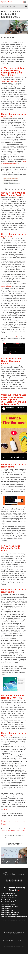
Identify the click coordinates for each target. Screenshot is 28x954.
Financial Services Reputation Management (14, 916)
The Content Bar (8, 6)
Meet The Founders (20, 940)
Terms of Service (16, 922)
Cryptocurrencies (7, 821)
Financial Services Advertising (10, 912)
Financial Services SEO (8, 904)
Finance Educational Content (9, 906)
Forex (4, 824)
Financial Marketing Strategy (9, 914)
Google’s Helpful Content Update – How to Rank (13, 837)
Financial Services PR (7, 910)
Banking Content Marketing (9, 897)
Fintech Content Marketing (9, 895)
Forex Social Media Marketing (10, 902)
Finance (16, 821)
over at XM (16, 337)
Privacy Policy (8, 922)
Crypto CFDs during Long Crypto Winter (14, 835)
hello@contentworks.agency (15, 936)
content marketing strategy (9, 81)
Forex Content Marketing (8, 900)
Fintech (23, 821)
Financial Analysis (6, 908)
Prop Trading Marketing (8, 893)
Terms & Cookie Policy (8, 940)
